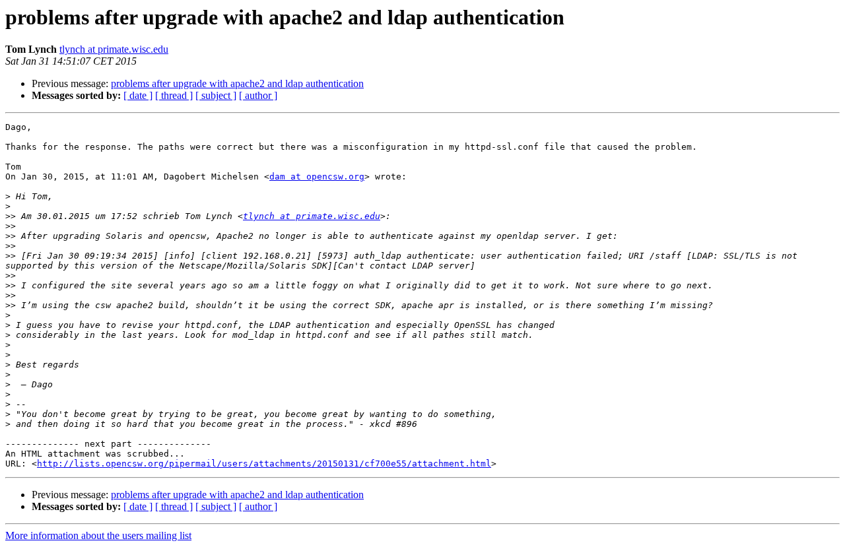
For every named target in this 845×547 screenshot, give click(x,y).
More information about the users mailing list (98, 535)
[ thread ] (174, 95)
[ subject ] (215, 95)
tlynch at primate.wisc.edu (113, 49)
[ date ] (137, 95)
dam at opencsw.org (316, 176)
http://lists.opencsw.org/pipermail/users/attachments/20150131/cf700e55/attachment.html (264, 463)
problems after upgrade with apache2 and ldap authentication (237, 83)
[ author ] (258, 95)
